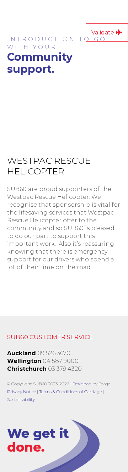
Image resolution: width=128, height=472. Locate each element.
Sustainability (21, 399)
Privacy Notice (21, 391)
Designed (82, 383)
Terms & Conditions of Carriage (70, 391)
